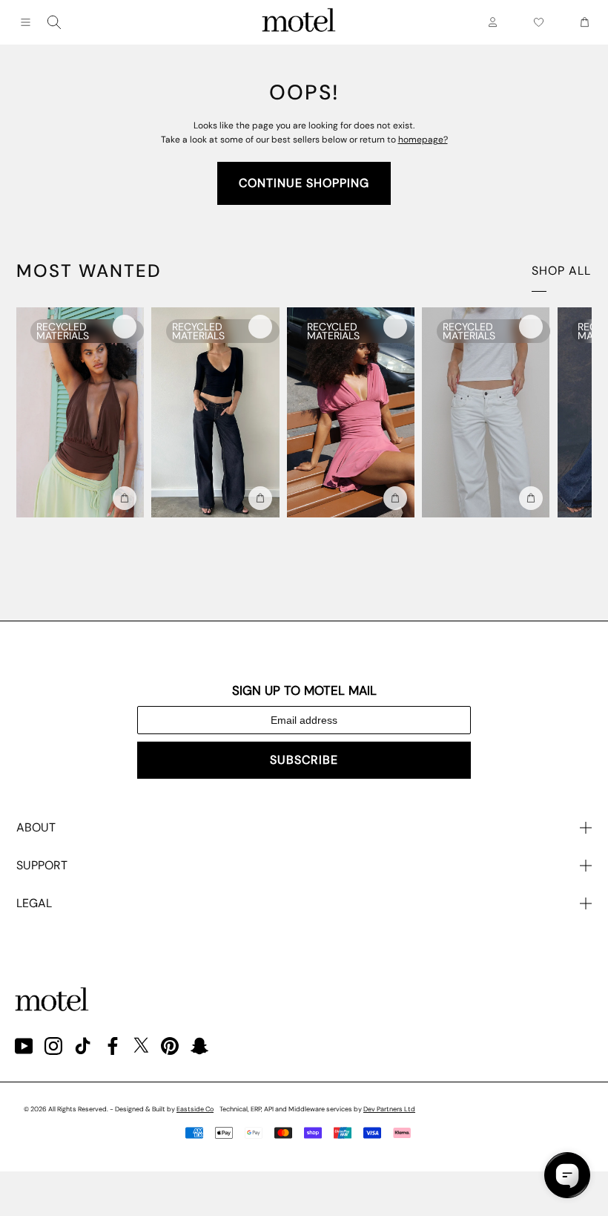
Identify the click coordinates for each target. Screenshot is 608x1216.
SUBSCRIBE (304, 760)
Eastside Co (195, 1109)
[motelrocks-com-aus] (299, 22)
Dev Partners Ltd (389, 1109)
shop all (561, 270)
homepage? (423, 140)
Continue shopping (304, 183)
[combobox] (54, 22)
